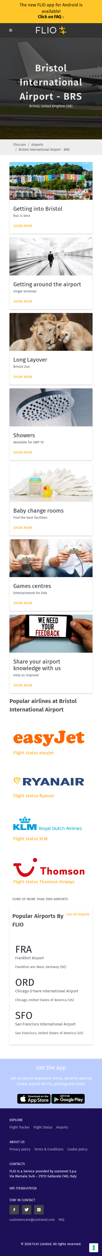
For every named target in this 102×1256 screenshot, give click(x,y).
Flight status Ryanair (33, 795)
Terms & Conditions (49, 1149)
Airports (37, 145)
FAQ (61, 1220)
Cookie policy (77, 1149)
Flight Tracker (19, 1127)
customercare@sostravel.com (32, 1220)
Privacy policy (19, 1149)
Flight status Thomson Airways (43, 881)
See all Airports (78, 914)
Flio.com (19, 145)
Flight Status (42, 1127)
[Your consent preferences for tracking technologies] (93, 1247)
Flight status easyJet (33, 752)
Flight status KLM (30, 838)
